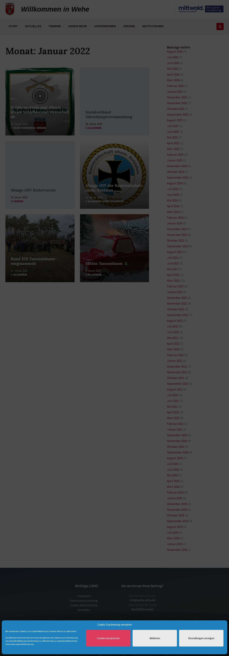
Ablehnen (155, 638)
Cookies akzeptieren (108, 638)
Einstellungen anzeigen (201, 638)
